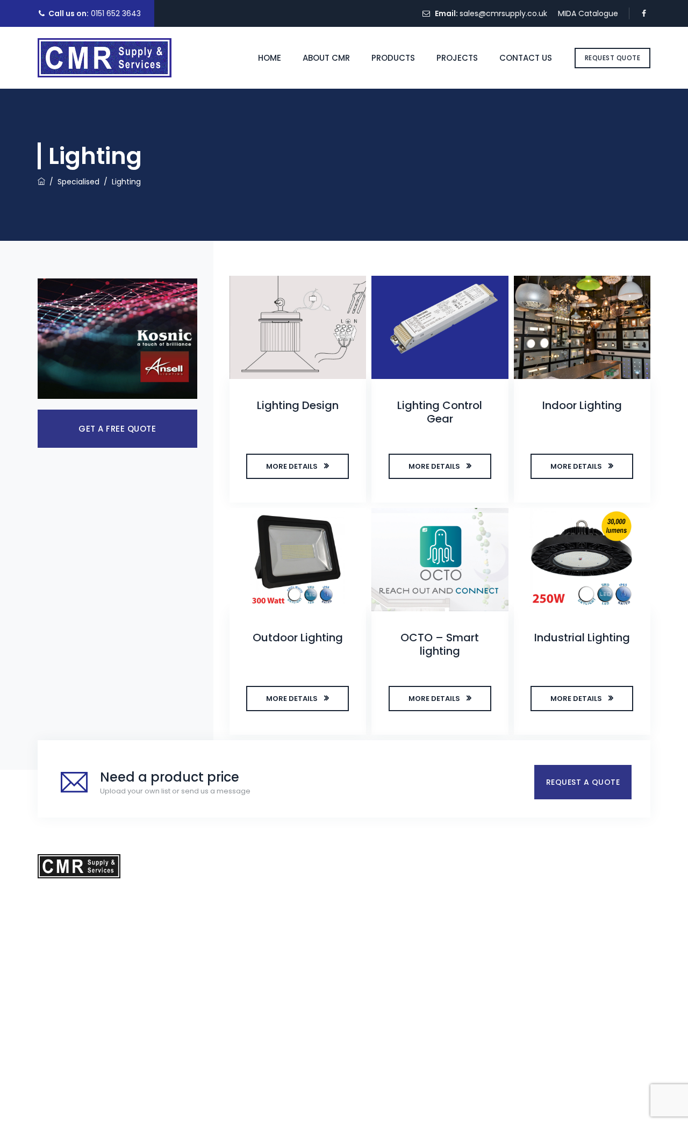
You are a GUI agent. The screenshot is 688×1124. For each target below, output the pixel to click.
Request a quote (583, 782)
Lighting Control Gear (439, 412)
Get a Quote (497, 861)
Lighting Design (298, 405)
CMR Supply (341, 1105)
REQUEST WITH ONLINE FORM (529, 931)
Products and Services (289, 889)
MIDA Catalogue (588, 13)
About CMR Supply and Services (306, 973)
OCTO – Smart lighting (439, 644)
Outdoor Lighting (298, 637)
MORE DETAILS (292, 466)
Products (393, 57)
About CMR (326, 57)
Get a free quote (117, 428)
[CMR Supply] (104, 58)
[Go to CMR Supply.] (41, 181)
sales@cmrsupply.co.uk (503, 13)
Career (260, 952)
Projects (457, 57)
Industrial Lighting (582, 637)
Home (269, 57)
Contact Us (525, 57)
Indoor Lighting (582, 405)
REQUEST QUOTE (613, 57)
